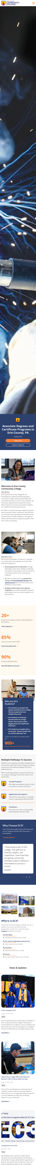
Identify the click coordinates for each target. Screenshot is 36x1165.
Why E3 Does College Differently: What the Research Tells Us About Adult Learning (15, 1078)
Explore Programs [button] (18, 445)
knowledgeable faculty (21, 581)
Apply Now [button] (18, 441)
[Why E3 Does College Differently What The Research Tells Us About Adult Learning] (18, 1057)
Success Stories (8, 837)
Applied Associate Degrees (18, 794)
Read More (5, 1033)
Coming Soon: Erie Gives (9, 1146)
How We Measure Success (10, 666)
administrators (10, 583)
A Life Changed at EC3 (8, 1010)
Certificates (13, 807)
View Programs (6, 626)
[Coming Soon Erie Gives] (18, 1126)
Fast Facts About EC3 (8, 646)
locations (4, 931)
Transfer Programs (15, 782)
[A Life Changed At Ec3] (18, 991)
